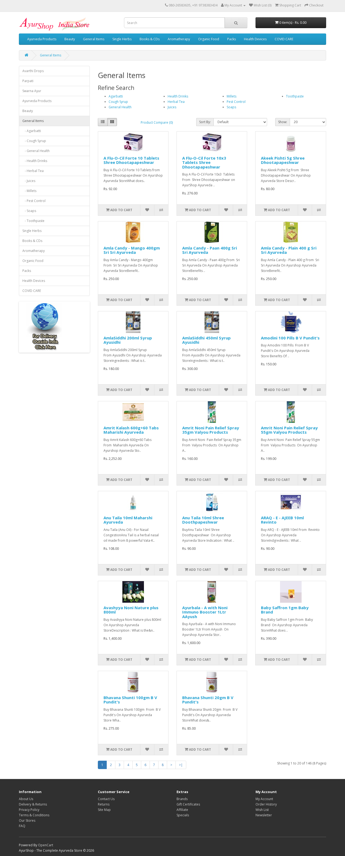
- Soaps (29, 210)
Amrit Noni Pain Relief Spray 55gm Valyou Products (289, 430)
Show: (282, 122)
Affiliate (182, 809)
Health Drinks (178, 96)
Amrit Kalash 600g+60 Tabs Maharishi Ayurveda (131, 430)
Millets (231, 96)
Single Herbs (122, 39)
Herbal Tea (176, 101)
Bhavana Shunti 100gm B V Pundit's (130, 700)
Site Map (104, 809)
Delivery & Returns (33, 804)
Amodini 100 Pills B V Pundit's (290, 338)
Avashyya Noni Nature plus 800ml (131, 610)
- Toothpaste (33, 220)
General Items (93, 39)
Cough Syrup (118, 101)
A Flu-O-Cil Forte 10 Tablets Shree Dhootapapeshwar (131, 160)
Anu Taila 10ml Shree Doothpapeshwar (203, 520)
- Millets (29, 190)
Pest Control (236, 101)
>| (181, 765)
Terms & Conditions (34, 815)
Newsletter (264, 815)
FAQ (22, 826)
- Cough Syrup (34, 141)
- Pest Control (34, 200)
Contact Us (106, 799)
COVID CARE (284, 39)
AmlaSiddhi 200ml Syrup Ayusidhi (128, 340)
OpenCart (45, 845)
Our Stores (27, 820)
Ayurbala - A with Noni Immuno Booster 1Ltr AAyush (204, 612)
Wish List (262, 809)
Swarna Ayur (31, 91)
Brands (182, 799)
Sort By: (205, 122)
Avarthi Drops (33, 71)
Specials (183, 815)
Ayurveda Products (41, 39)
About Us (26, 799)
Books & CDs (150, 39)
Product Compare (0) (157, 122)
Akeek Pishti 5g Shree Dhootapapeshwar (283, 160)
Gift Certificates (188, 804)
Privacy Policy (29, 809)
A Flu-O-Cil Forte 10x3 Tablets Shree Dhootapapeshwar (204, 162)
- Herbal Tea (33, 170)
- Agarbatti (31, 131)
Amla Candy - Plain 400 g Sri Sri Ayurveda (288, 250)
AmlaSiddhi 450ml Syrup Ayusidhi (206, 340)
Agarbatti (116, 96)
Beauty (69, 39)
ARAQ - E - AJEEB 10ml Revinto (282, 520)
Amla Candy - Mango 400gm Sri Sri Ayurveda (132, 250)
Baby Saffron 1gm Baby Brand (285, 610)
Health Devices (255, 39)
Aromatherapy (179, 39)
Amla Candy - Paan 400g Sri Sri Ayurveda (209, 250)
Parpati (27, 81)
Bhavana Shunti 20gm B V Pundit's (207, 700)
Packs (231, 39)
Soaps (231, 107)
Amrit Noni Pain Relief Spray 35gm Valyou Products (210, 430)
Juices (172, 107)
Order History (266, 804)
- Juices (28, 180)
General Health (120, 107)
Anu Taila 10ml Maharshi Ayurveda (128, 520)
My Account (264, 799)
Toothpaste (295, 96)
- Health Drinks (34, 161)
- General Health (36, 151)
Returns (103, 804)
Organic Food (208, 39)
